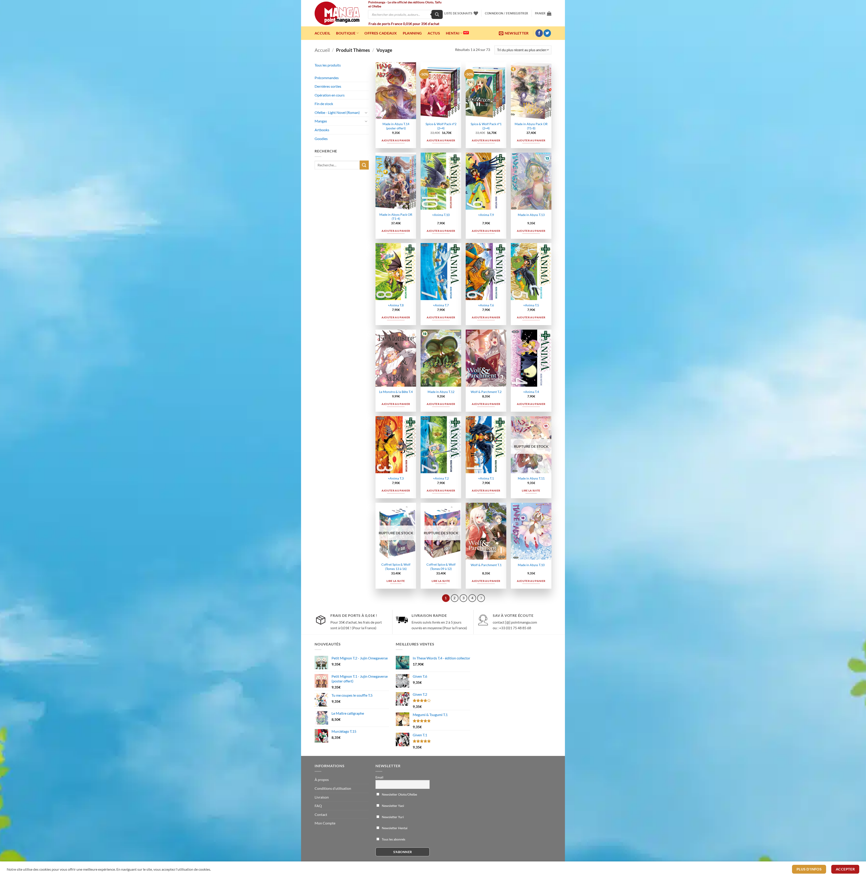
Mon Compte (325, 823)
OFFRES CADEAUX (380, 33)
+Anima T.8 (396, 305)
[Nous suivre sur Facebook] (539, 33)
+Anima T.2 (441, 478)
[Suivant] (481, 598)
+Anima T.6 (486, 305)
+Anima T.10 (441, 215)
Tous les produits (328, 65)
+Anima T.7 (441, 305)
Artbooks (322, 130)
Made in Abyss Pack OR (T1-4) (395, 217)
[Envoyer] (364, 165)
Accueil (322, 33)
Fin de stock (324, 103)
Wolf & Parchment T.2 (486, 392)
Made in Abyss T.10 (531, 565)
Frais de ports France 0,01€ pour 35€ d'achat (404, 23)
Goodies (321, 138)
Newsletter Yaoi (392, 806)
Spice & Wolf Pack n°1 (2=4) (486, 126)
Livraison (322, 797)
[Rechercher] (437, 14)
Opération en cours (330, 95)
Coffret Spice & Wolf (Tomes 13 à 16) (395, 566)
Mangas (321, 121)
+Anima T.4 (531, 392)
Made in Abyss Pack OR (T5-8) (531, 126)
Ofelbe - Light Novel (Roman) (337, 112)
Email (379, 777)
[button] (506, 13)
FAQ (318, 806)
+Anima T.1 (486, 478)
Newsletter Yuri (392, 817)
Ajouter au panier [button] (396, 140)
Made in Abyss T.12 (441, 392)
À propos (322, 779)
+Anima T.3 (396, 478)
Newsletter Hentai (394, 828)
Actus (434, 33)
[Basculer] (366, 112)
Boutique (346, 33)
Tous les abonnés (393, 839)
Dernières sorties (328, 86)
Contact (321, 814)
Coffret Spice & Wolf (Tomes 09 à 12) (441, 566)
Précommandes (327, 78)
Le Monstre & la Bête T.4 (396, 392)
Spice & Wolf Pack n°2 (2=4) (441, 126)
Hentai (452, 33)
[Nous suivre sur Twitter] (547, 33)
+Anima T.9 (486, 215)
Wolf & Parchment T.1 (486, 565)
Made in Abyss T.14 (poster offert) (395, 126)
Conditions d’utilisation (333, 788)
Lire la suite (531, 490)
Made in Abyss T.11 (531, 478)
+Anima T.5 (531, 305)
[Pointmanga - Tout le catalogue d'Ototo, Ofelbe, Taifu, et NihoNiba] (337, 13)
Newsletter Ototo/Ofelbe (399, 794)
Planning (412, 33)
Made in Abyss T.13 (531, 215)
